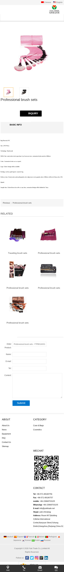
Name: (8, 354)
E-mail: (8, 361)
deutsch (10, 537)
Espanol (20, 537)
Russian (47, 540)
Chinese (47, 2)
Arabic (37, 540)
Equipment (6, 434)
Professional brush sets (22, 203)
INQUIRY (33, 113)
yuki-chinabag (45, 512)
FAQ (3, 438)
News (4, 430)
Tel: (9, 368)
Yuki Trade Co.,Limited (38, 548)
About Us (5, 425)
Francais (31, 537)
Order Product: (8, 346)
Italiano (41, 537)
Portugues (52, 537)
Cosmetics (37, 430)
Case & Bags (38, 425)
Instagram (36, 558)
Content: (7, 375)
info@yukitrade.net (47, 508)
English (59, 2)
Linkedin (46, 558)
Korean (28, 540)
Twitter (32, 558)
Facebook (27, 558)
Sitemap (5, 446)
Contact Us (6, 442)
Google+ (41, 558)
